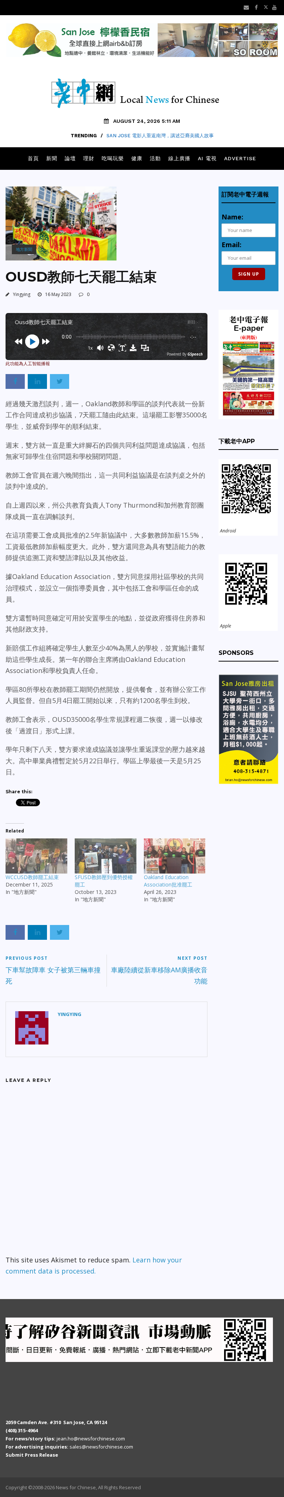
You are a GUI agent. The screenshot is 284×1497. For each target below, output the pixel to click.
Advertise (240, 158)
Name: (232, 216)
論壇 (70, 158)
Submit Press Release (32, 1454)
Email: (231, 244)
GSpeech (195, 354)
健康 (136, 158)
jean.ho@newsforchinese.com (91, 1438)
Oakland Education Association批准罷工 (168, 881)
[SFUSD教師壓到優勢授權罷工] (105, 856)
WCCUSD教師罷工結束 (32, 877)
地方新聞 (24, 249)
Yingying (21, 294)
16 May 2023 (58, 294)
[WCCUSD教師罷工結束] (36, 856)
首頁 (33, 158)
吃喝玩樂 (113, 158)
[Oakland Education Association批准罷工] (175, 856)
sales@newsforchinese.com (101, 1446)
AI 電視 (207, 158)
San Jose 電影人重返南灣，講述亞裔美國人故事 (160, 135)
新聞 (51, 158)
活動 (155, 158)
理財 (88, 158)
